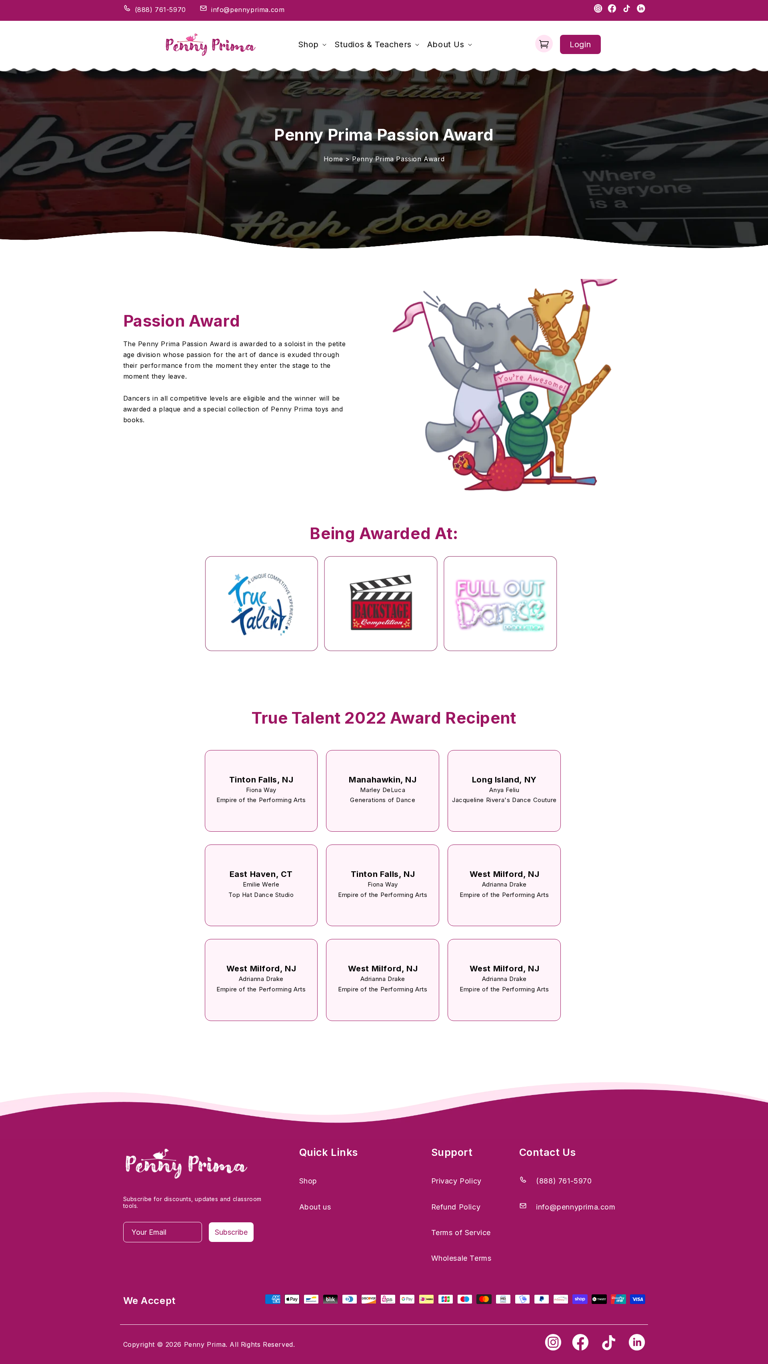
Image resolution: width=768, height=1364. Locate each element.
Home (333, 159)
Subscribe (231, 1232)
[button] (311, 44)
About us (315, 1207)
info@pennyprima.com (247, 10)
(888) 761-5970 (160, 10)
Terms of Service (461, 1232)
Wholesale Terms (461, 1258)
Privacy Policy (456, 1181)
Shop (308, 1181)
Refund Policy (456, 1207)
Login (580, 44)
